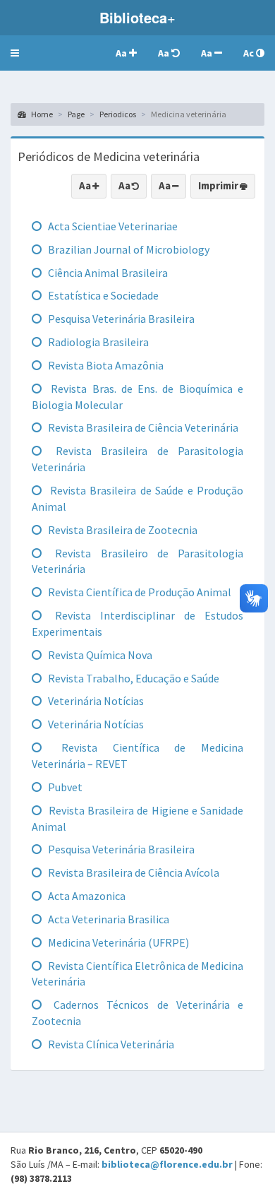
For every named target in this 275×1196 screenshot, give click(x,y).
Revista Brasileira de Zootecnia (121, 530)
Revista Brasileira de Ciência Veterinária (142, 427)
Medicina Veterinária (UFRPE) (117, 942)
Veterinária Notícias (95, 701)
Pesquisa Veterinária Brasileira (120, 319)
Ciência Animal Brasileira (107, 273)
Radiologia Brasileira (97, 342)
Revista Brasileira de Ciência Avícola (132, 872)
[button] (15, 53)
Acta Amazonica (86, 896)
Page (76, 114)
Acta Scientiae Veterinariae (112, 226)
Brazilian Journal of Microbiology (127, 249)
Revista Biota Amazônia (105, 365)
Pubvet (64, 787)
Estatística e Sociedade (102, 295)
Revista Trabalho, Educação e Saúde (132, 678)
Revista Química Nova (99, 655)
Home (41, 114)
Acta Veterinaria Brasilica (107, 919)
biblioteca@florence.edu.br (167, 1164)
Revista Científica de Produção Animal (138, 592)
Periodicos (117, 114)
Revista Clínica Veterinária (110, 1044)
